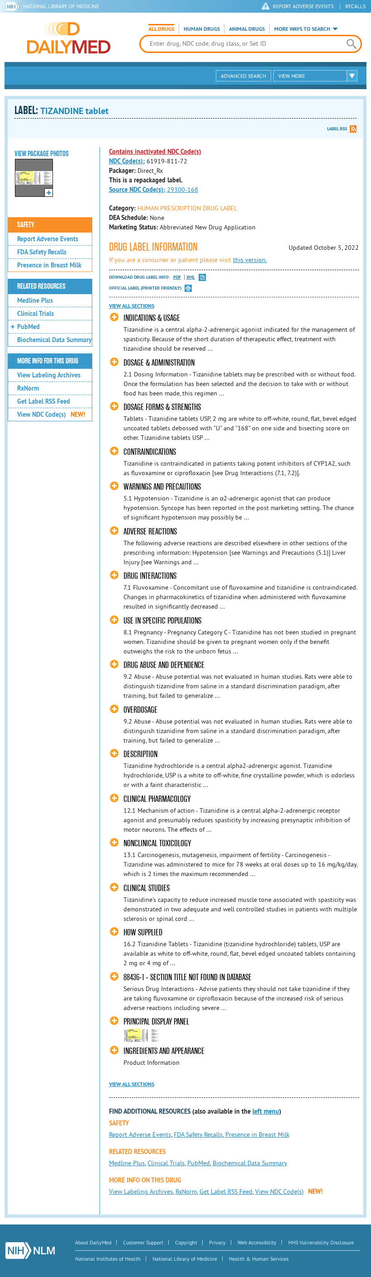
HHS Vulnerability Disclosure (321, 1242)
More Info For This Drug (47, 361)
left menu (265, 1111)
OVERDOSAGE (140, 710)
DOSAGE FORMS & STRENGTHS (162, 407)
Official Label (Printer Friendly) (145, 288)
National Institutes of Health (108, 1258)
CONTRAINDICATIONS (150, 452)
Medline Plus (35, 300)
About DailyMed (93, 1242)
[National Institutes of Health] (14, 6)
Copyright (186, 1242)
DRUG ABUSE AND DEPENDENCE (164, 665)
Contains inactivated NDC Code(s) (155, 152)
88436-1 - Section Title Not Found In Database (188, 977)
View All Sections (131, 306)
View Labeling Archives (49, 375)
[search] (351, 44)
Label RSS (337, 129)
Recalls (355, 6)
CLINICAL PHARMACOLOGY (157, 799)
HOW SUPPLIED (143, 932)
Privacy (217, 1242)
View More (291, 75)
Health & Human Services (259, 1258)
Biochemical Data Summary (54, 340)
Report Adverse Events (47, 239)
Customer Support (143, 1242)
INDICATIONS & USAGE (152, 318)
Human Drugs (202, 29)
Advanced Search (243, 75)
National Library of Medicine (61, 6)
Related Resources (41, 286)
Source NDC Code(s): (137, 190)
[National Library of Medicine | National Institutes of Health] (30, 1250)
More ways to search (302, 29)
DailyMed (68, 37)
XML (190, 277)
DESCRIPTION (140, 754)
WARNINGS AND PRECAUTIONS (162, 486)
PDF (177, 277)
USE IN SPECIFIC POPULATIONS (162, 620)
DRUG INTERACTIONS (150, 576)
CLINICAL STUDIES (147, 888)
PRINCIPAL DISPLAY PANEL (156, 1021)
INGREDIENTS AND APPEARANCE (164, 1051)
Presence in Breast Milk (49, 265)
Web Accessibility (257, 1242)
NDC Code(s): (127, 161)
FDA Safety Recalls (42, 252)
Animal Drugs (247, 29)
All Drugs (161, 29)
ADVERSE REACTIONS (150, 531)
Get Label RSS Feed (43, 401)
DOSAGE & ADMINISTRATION (159, 362)
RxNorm (28, 388)
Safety (25, 224)
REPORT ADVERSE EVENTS (303, 6)
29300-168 (182, 190)
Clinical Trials (35, 314)
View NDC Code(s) (51, 414)
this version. (250, 260)
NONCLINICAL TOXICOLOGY (157, 843)
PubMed (28, 327)
